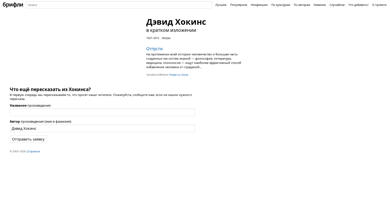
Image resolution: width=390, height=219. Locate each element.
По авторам (302, 5)
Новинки (320, 5)
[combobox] (119, 5)
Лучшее (220, 5)
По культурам (280, 5)
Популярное (238, 5)
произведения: (30, 105)
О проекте (379, 5)
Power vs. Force (178, 74)
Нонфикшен (259, 5)
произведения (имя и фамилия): (41, 121)
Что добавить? (358, 5)
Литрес (166, 38)
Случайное (337, 5)
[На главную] (13, 4)
